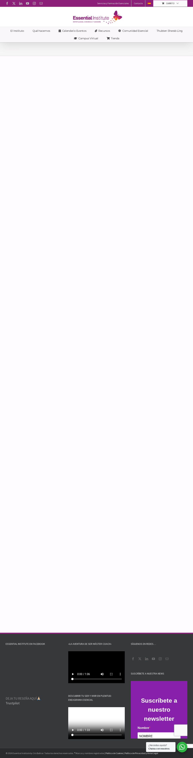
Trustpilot (13, 703)
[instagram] (160, 658)
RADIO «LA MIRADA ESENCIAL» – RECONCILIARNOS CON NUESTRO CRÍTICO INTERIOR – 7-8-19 (49, 220)
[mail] (166, 658)
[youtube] (153, 658)
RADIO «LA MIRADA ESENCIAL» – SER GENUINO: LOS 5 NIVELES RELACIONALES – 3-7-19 (50, 485)
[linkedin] (146, 658)
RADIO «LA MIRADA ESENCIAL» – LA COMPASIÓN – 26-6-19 (135, 483)
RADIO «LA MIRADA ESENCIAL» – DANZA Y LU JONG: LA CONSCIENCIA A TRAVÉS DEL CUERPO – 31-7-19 (141, 220)
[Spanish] (149, 3)
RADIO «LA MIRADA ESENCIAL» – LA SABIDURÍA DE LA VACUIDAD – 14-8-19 (137, 116)
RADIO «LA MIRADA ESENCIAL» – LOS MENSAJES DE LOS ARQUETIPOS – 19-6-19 (140, 565)
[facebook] (133, 658)
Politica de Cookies (114, 753)
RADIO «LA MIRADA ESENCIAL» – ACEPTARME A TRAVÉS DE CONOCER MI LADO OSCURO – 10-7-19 (139, 398)
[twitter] (139, 658)
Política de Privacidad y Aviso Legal (141, 753)
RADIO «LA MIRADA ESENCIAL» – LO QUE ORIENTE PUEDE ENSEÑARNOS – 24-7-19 (140, 309)
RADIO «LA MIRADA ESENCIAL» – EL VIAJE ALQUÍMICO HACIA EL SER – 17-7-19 (48, 396)
